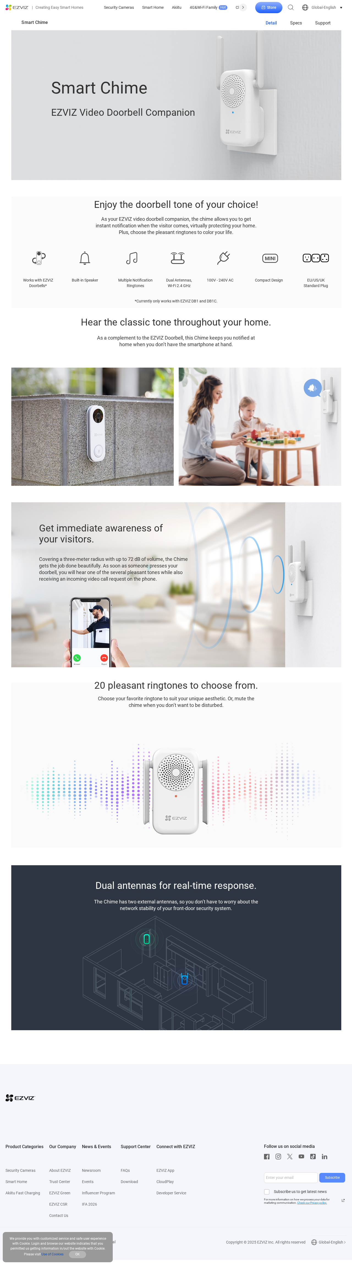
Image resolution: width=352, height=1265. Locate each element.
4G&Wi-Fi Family (208, 7)
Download (129, 1181)
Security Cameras (119, 7)
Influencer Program (98, 1193)
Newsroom (91, 1170)
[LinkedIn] (326, 1157)
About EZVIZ (60, 1170)
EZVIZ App (165, 1170)
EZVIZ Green (59, 1193)
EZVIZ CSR (58, 1204)
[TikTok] (314, 1157)
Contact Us (58, 1215)
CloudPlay (165, 1181)
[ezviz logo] (17, 7)
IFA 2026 (89, 1204)
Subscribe (332, 1177)
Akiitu (177, 7)
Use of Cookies (53, 1254)
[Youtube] (303, 1157)
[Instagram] (280, 1157)
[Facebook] (268, 1157)
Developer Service (171, 1193)
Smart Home (153, 7)
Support (323, 23)
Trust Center (59, 1181)
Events (88, 1181)
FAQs (125, 1170)
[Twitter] (291, 1157)
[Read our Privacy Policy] (343, 1200)
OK (77, 1254)
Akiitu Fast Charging (23, 1193)
